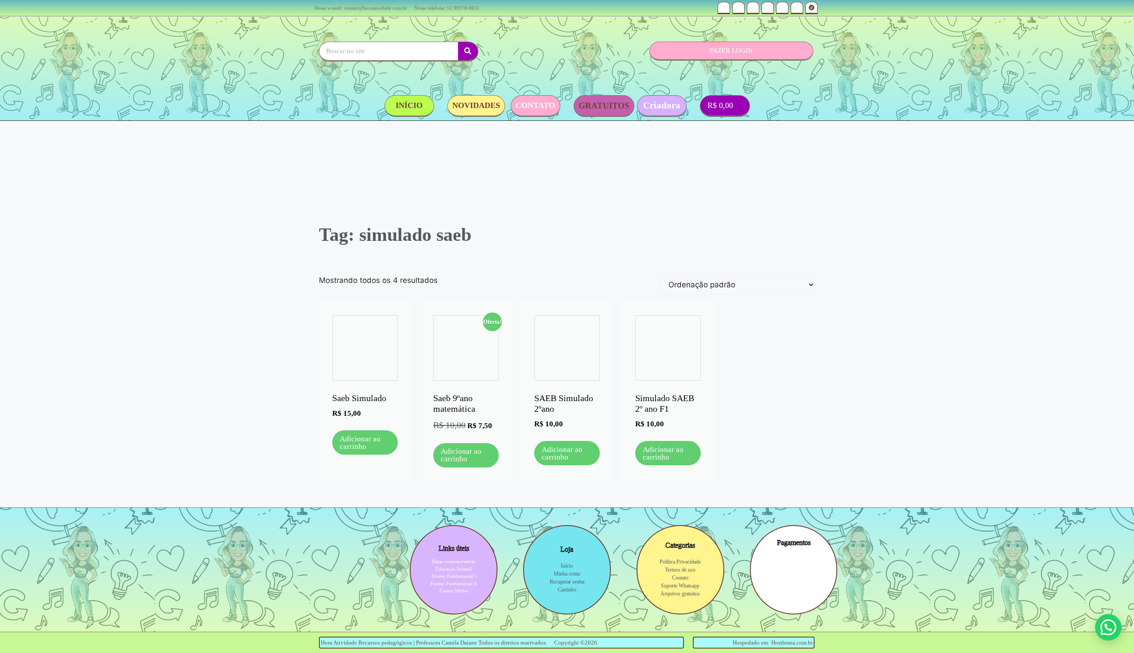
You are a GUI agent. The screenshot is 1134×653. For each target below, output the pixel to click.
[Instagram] (724, 8)
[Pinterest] (767, 8)
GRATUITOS (604, 105)
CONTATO (535, 105)
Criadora (661, 105)
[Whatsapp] (753, 8)
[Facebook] (797, 8)
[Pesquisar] (468, 51)
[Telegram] (782, 8)
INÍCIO (409, 105)
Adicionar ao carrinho (360, 443)
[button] (1108, 627)
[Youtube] (738, 8)
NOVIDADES (476, 105)
